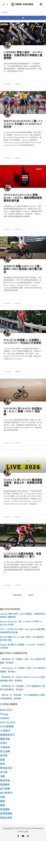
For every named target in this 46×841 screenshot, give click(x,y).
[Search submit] (23, 18)
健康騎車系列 (7, 734)
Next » (31, 595)
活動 (2, 776)
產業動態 (5, 784)
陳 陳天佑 (6, 659)
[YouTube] (23, 836)
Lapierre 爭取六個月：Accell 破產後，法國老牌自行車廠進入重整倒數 (23, 54)
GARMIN (4, 718)
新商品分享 (6, 768)
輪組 (2, 801)
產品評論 (5, 780)
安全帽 (3, 755)
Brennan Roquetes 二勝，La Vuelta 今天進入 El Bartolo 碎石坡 (23, 123)
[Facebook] (18, 836)
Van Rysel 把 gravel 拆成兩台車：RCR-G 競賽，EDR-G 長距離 (23, 411)
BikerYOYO (6, 710)
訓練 (2, 797)
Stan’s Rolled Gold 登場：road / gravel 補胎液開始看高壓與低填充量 (23, 197)
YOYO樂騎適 (6, 726)
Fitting (4, 714)
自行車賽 (5, 788)
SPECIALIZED (7, 722)
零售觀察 (5, 809)
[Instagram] (28, 836)
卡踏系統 (5, 747)
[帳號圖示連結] (7, 4)
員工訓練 (5, 751)
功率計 (3, 743)
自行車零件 (6, 792)
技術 (2, 763)
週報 (2, 805)
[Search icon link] (4, 4)
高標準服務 (6, 813)
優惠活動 (5, 739)
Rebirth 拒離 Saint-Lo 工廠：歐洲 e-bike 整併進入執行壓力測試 (23, 268)
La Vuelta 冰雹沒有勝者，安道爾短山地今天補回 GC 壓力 (22, 555)
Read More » (8, 77)
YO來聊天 (5, 730)
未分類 (3, 772)
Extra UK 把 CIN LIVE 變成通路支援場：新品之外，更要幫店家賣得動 (23, 482)
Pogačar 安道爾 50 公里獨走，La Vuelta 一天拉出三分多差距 (23, 341)
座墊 (2, 759)
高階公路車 (6, 817)
